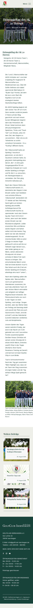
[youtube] (9, 553)
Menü (25, 4)
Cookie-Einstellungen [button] (23, 599)
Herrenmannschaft (10, 63)
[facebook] (3, 553)
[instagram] (6, 553)
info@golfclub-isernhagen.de (18, 542)
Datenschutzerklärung (10, 599)
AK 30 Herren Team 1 (19, 58)
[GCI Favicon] (4, 2)
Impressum (26, 597)
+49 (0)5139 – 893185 (17, 545)
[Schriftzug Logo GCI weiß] (16, 523)
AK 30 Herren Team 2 (12, 61)
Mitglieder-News (10, 66)
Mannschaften (23, 63)
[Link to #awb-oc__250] (29, 4)
